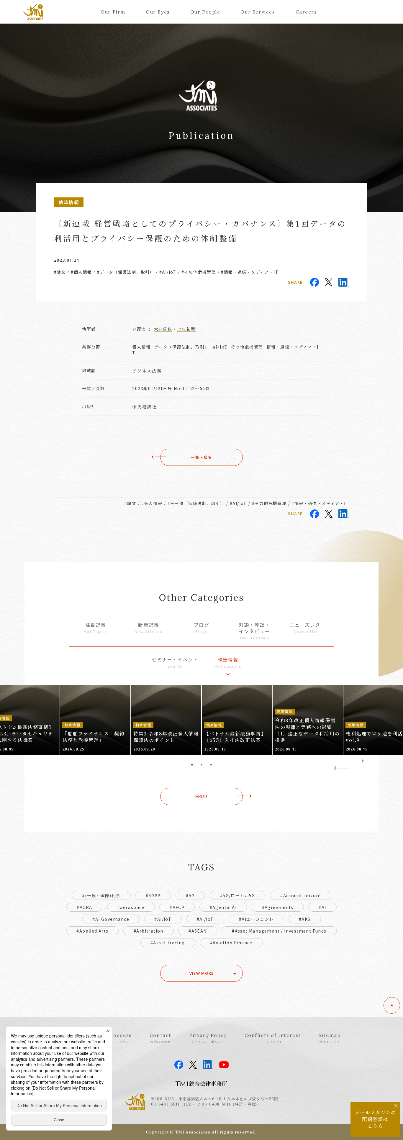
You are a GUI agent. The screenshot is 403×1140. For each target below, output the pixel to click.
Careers (306, 12)
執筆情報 (228, 662)
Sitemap (329, 1038)
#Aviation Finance (231, 943)
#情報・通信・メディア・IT (250, 272)
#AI (322, 907)
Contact (160, 1038)
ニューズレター (307, 627)
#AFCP (177, 907)
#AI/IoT (167, 272)
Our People (205, 12)
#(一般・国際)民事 (101, 895)
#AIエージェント (256, 919)
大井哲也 (163, 329)
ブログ (201, 627)
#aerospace (131, 907)
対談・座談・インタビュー (254, 631)
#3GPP (153, 895)
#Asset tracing (167, 943)
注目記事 (95, 627)
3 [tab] (211, 765)
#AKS (305, 919)
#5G (190, 895)
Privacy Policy (208, 1038)
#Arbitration (148, 931)
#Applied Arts (92, 931)
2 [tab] (201, 765)
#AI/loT (205, 919)
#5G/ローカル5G (237, 895)
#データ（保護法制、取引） (125, 272)
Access (122, 1038)
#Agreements (278, 907)
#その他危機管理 (198, 272)
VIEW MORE (201, 973)
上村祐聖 (186, 329)
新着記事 (149, 627)
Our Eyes (158, 12)
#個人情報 (81, 272)
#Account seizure (300, 895)
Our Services (257, 12)
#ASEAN (198, 931)
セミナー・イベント (175, 662)
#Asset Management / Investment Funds (279, 931)
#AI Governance (110, 919)
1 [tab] (192, 765)
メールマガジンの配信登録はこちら (375, 1119)
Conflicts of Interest (273, 1038)
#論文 (60, 272)
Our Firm (113, 12)
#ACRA (84, 907)
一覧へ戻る (201, 457)
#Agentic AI (223, 907)
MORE (201, 796)
